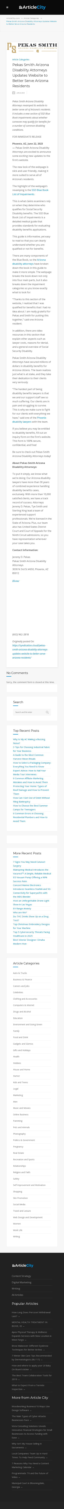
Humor (16, 1075)
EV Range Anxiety (22, 908)
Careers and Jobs (21, 986)
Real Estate (18, 1153)
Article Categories (31, 18)
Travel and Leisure (22, 1210)
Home (15, 581)
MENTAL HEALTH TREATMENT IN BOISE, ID (29, 1324)
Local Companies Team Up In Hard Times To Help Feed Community (30, 1455)
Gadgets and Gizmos (23, 1043)
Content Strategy (21, 1276)
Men (15, 1101)
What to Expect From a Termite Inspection (28, 1387)
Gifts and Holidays (22, 1050)
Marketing (18, 1095)
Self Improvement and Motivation (29, 1185)
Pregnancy (18, 1146)
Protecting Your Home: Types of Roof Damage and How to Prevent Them (31, 790)
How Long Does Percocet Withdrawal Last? (31, 1314)
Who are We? (20, 912)
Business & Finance (22, 979)
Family (16, 1031)
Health (16, 1056)
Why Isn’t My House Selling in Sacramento (27, 1445)
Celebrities (18, 992)
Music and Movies (22, 1108)
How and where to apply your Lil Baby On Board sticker (31, 1367)
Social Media (19, 1204)
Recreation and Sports (24, 1159)
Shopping (17, 1191)
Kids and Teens (20, 1082)
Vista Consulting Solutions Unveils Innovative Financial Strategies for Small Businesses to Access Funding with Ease (32, 1432)
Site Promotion (20, 1198)
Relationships (19, 1165)
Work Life (17, 1230)
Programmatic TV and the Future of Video (30, 1475)
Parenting (17, 1120)
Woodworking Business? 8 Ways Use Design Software (31, 1408)
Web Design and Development (28, 1217)
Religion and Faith (21, 1172)
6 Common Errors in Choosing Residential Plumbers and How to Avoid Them (30, 817)
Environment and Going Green (27, 1024)
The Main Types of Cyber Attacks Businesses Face (29, 1418)
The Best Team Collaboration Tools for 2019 (32, 1377)
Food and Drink (20, 1037)
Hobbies (17, 1063)
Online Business (20, 1114)
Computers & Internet (23, 1005)
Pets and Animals (21, 1127)
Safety (16, 1178)
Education (18, 1018)
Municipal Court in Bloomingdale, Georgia (28, 1485)
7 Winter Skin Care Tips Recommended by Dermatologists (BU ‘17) (32, 1357)
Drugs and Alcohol (22, 1011)
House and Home (21, 1069)
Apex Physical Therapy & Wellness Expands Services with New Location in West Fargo (31, 1336)
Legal (15, 1088)
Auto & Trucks (20, 973)
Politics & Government (24, 1140)
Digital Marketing (21, 1282)
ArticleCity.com (13, 18)
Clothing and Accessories (25, 998)
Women (17, 1223)
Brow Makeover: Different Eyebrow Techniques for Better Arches (30, 1347)
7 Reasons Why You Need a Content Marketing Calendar (30, 1465)
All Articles (17, 1295)
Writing (16, 1236)
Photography (19, 1133)
